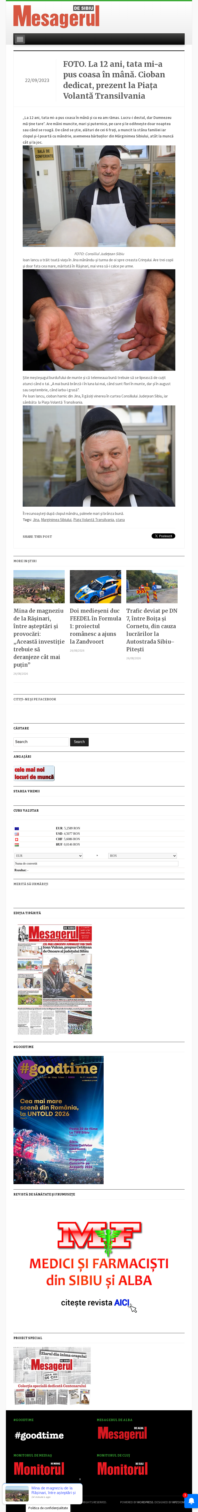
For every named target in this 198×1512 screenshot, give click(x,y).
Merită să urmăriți (30, 884)
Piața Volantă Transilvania (93, 519)
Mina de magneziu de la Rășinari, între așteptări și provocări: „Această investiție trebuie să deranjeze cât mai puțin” (39, 638)
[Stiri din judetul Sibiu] (56, 15)
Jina (36, 519)
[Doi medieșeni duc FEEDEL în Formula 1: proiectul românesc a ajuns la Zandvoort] (95, 588)
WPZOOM (178, 1502)
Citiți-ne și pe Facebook (34, 699)
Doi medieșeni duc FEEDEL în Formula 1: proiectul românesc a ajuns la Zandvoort (95, 626)
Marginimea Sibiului (56, 519)
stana (120, 519)
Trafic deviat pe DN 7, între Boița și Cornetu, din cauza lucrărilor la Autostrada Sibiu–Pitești (152, 630)
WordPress (145, 1502)
